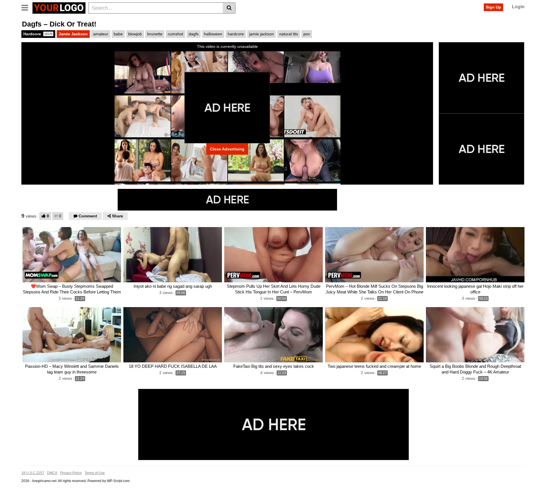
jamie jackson (261, 34)
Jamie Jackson (73, 34)
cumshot (175, 34)
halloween (213, 34)
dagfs (194, 34)
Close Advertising (227, 149)
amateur (100, 34)
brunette (154, 34)
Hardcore (37, 34)
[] (229, 8)
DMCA (52, 473)
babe (118, 34)
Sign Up (493, 7)
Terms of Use (95, 473)
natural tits (288, 34)
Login (518, 6)
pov (306, 34)
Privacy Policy (71, 473)
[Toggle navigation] (26, 7)
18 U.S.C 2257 (32, 473)
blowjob (135, 34)
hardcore (236, 34)
